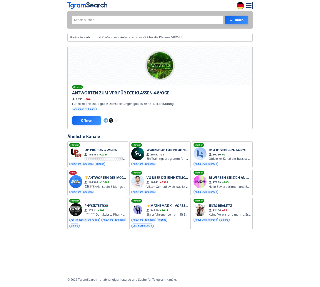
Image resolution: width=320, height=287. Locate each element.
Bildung (100, 163)
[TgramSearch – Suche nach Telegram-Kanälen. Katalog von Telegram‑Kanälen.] (87, 5)
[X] (111, 120)
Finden (239, 20)
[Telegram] (106, 120)
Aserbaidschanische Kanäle (85, 219)
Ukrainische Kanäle (142, 225)
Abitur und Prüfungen (84, 109)
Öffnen (86, 120)
